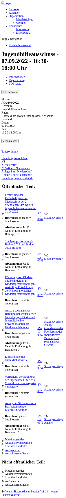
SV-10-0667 (40, 331)
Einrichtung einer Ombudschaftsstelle (16, 358)
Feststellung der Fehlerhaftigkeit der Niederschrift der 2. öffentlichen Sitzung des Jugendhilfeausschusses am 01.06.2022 (20, 203)
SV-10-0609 (40, 216)
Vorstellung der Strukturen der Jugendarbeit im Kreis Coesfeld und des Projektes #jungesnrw (20, 381)
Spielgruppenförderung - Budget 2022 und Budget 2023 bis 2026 (19, 244)
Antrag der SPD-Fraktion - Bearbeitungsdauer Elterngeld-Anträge (20, 406)
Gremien (21, 22)
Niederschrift (8, 164)
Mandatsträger (24, 19)
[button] (16, 16)
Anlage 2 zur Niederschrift (16, 174)
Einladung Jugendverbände (17, 178)
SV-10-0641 (40, 257)
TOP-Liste (15, 83)
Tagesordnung (17, 80)
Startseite (14, 9)
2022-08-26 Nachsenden (15, 168)
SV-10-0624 (40, 292)
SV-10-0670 (40, 388)
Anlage (48, 422)
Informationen (17, 76)
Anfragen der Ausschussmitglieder (17, 452)
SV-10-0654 (40, 364)
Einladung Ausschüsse (14, 158)
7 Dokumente (10, 141)
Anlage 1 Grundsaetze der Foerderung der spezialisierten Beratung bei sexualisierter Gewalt (53, 334)
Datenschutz (23, 32)
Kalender (14, 12)
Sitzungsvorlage (53, 217)
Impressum (22, 29)
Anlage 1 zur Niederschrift (16, 171)
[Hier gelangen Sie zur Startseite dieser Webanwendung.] (6, 3)
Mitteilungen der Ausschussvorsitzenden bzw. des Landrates (18, 443)
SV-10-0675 (40, 419)
